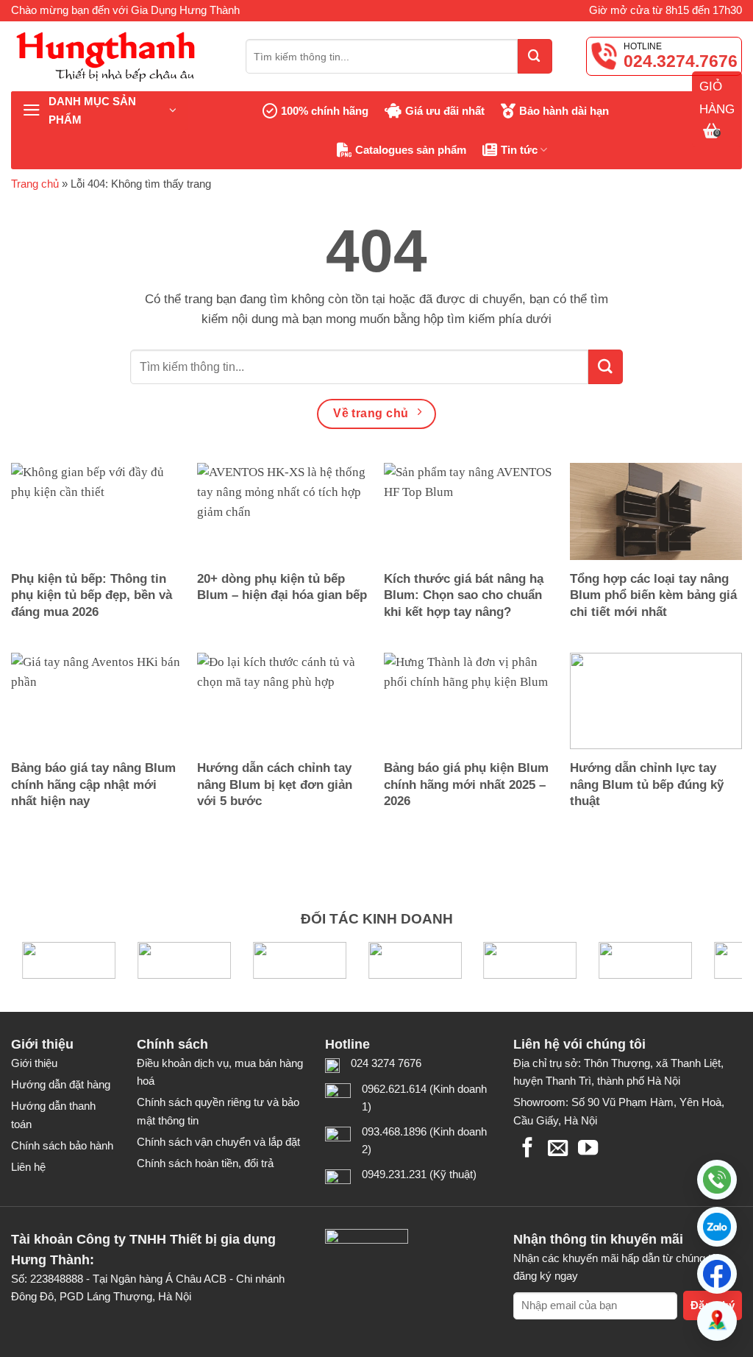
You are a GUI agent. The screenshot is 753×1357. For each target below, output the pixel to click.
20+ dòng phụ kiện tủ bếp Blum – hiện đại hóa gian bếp (282, 587)
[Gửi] (535, 56)
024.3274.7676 (681, 61)
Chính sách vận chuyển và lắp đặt (218, 1141)
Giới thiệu (34, 1063)
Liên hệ (28, 1167)
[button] (717, 1227)
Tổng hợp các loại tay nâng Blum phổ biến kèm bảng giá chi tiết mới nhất (653, 595)
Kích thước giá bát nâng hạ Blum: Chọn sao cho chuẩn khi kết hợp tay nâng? (463, 595)
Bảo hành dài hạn (564, 110)
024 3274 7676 (386, 1063)
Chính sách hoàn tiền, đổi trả (205, 1163)
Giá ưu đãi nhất (445, 110)
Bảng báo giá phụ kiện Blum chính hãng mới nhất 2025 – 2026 (466, 784)
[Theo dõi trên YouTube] (588, 1149)
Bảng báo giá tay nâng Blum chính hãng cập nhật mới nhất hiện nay (93, 784)
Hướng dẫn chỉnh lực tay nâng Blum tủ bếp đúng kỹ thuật (647, 784)
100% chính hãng (324, 110)
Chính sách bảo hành (62, 1145)
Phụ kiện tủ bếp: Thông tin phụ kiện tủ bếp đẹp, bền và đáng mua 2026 (91, 595)
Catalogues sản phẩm (410, 150)
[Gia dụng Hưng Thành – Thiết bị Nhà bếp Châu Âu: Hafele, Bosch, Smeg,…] (117, 56)
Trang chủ (35, 183)
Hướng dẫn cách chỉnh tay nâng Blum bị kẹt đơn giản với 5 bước (274, 784)
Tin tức (519, 150)
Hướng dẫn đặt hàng (60, 1084)
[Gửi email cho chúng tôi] (558, 1149)
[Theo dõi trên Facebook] (528, 1149)
